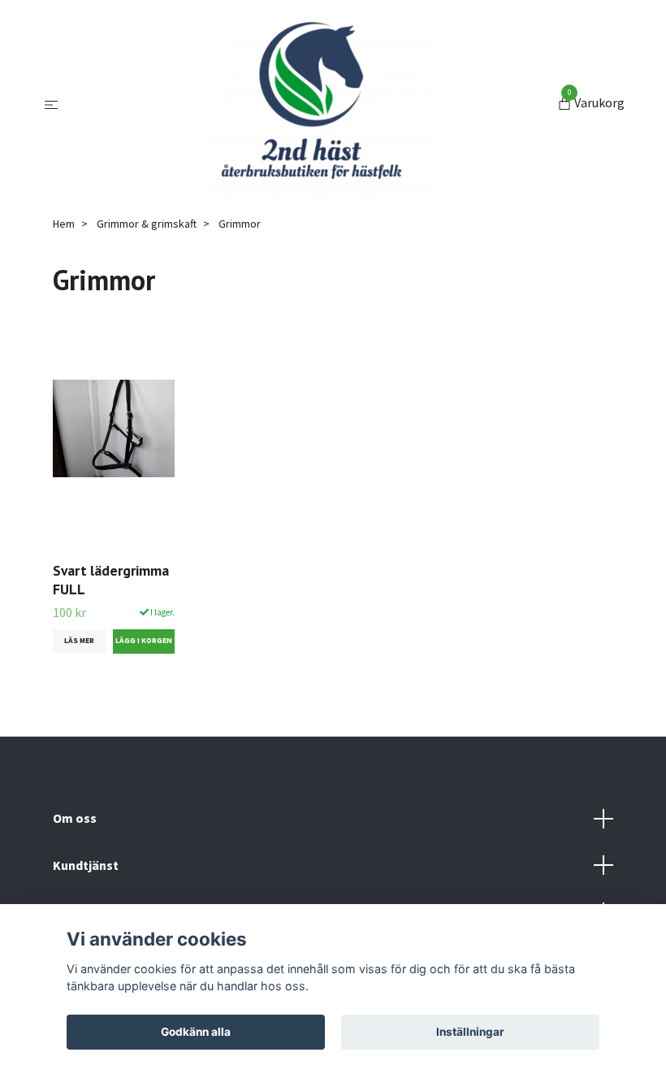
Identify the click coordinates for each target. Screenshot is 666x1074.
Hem (64, 223)
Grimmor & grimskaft (147, 223)
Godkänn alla (196, 1031)
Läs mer (79, 641)
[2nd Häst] (311, 104)
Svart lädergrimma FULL (111, 579)
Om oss (75, 818)
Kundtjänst (86, 865)
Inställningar (470, 1031)
